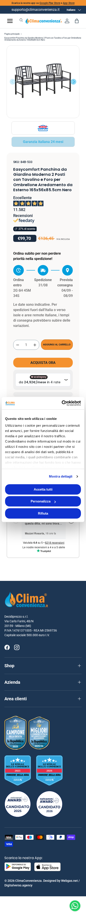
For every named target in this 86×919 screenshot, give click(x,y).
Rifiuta (43, 513)
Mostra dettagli (61, 476)
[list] (43, 82)
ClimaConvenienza (28, 880)
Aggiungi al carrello (57, 344)
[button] (77, 21)
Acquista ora (43, 363)
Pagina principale (12, 34)
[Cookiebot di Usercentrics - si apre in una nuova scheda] (62, 403)
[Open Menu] (9, 20)
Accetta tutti (43, 489)
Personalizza (40, 501)
